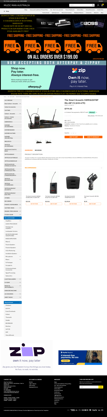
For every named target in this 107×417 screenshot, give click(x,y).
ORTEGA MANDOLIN (11, 161)
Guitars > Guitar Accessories (9, 117)
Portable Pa (9, 265)
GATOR (8, 329)
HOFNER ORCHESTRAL (9, 137)
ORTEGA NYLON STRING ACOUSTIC (10, 165)
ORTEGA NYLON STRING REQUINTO (10, 174)
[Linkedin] (75, 142)
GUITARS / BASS (9, 208)
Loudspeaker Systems (11, 231)
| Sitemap (20, 410)
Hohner (8, 314)
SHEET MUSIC (9, 297)
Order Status (32, 385)
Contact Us (88, 12)
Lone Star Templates (43, 410)
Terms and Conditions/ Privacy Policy (39, 9)
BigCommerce (31, 410)
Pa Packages (9, 262)
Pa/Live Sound (45, 12)
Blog (102, 12)
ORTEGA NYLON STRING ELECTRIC (10, 169)
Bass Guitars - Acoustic (11, 103)
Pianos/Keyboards (70, 9)
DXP (7, 332)
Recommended (30, 168)
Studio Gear (100, 9)
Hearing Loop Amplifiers (9, 227)
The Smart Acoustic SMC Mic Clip (91, 197)
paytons (8, 308)
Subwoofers (9, 276)
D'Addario (8, 305)
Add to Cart (53, 204)
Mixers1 (8, 241)
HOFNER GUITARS (10, 133)
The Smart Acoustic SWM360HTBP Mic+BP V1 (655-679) (42, 96)
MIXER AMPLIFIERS (11, 238)
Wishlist (101, 1)
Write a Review (91, 115)
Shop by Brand (9, 302)
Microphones (9, 256)
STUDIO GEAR (9, 214)
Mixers (7, 259)
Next (61, 118)
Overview (29, 150)
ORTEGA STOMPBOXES (9, 184)
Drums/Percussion (90, 9)
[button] (53, 23)
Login (30, 383)
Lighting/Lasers (55, 12)
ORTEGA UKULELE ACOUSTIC (10, 189)
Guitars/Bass (80, 9)
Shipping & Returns (78, 12)
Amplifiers (8, 221)
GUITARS (7, 110)
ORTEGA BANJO (9, 154)
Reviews (38, 150)
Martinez (8, 326)
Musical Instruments (67, 12)
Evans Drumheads (10, 311)
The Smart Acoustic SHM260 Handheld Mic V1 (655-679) (33, 197)
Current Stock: (69, 128)
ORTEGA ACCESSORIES (9, 145)
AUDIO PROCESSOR (11, 224)
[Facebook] (65, 142)
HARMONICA (8, 122)
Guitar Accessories (10, 107)
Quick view (34, 182)
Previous (25, 118)
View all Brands (10, 335)
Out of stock (34, 204)
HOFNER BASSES (9, 130)
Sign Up (34, 383)
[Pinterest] (77, 142)
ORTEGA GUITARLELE (11, 157)
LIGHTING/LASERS (10, 279)
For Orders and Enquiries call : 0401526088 (15, 1)
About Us (96, 12)
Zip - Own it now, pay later (56, 9)
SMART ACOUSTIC (69, 105)
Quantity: (67, 133)
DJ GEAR (7, 282)
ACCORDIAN (8, 100)
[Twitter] (73, 142)
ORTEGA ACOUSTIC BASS (11, 150)
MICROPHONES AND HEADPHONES (22, 96)
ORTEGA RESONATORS (9, 179)
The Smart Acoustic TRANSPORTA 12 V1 (70, 197)
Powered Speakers (11, 247)
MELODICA (8, 141)
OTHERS (7, 198)
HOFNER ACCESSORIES (9, 125)
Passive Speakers (10, 244)
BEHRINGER (9, 323)
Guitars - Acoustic (10, 113)
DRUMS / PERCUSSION (11, 211)
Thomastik (9, 317)
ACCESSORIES (9, 294)
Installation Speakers (11, 253)
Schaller (8, 320)
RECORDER (8, 201)
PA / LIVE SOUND (11, 96)
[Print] (70, 142)
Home (5, 96)
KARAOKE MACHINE (11, 290)
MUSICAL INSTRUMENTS (9, 286)
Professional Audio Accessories (11, 269)
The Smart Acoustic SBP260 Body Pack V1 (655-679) (52, 197)
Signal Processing (10, 273)
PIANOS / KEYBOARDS (11, 204)
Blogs (26, 9)
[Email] (68, 142)
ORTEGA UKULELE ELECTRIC (10, 193)
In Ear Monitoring (10, 250)
